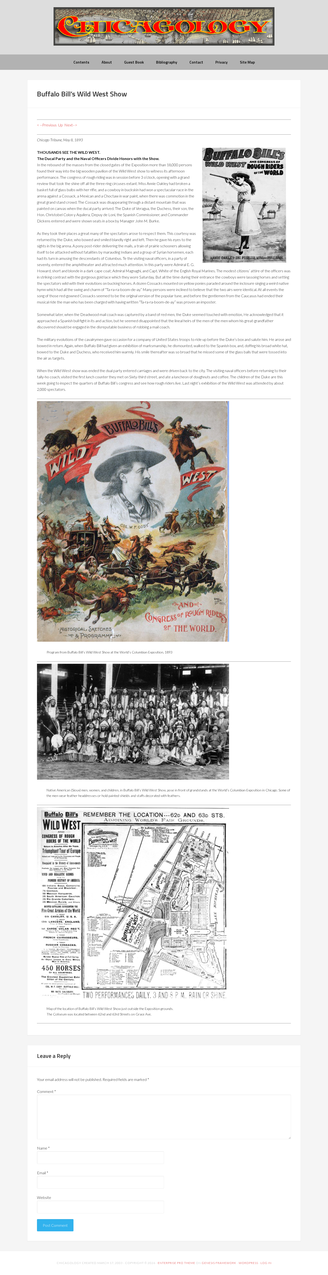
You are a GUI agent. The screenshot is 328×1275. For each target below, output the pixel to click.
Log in (266, 1263)
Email (42, 1172)
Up (60, 125)
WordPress (248, 1263)
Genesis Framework (219, 1263)
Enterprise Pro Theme (176, 1263)
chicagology (164, 30)
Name (43, 1148)
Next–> (70, 125)
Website (44, 1197)
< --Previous (47, 125)
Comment (46, 1091)
